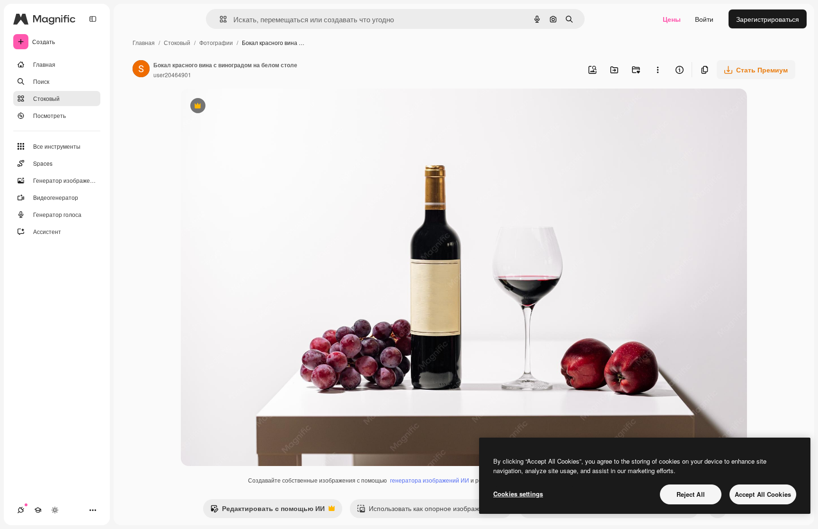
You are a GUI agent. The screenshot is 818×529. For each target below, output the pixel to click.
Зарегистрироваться (767, 19)
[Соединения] (20, 510)
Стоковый (177, 42)
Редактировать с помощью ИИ (267, 510)
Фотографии (216, 42)
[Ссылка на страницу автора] (141, 69)
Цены (672, 19)
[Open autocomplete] (219, 19)
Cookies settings (518, 493)
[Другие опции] (657, 69)
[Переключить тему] (54, 510)
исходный (244, 107)
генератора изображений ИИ (429, 480)
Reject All (690, 494)
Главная (144, 42)
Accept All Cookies (763, 494)
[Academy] (37, 510)
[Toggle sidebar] (92, 19)
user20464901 (172, 75)
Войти (704, 19)
